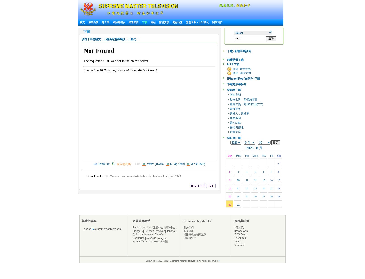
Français (138, 231)
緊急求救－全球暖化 (197, 22)
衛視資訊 (164, 22)
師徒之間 (235, 94)
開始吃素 (178, 22)
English (137, 227)
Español (159, 234)
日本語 (164, 241)
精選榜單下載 (235, 59)
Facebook (240, 238)
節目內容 (93, 22)
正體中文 (158, 227)
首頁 (82, 22)
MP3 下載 (233, 64)
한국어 (136, 234)
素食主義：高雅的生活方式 (246, 104)
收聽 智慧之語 (242, 68)
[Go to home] (129, 15)
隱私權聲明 (190, 238)
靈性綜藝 (235, 122)
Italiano (170, 231)
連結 (153, 22)
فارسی (162, 238)
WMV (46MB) (155, 164)
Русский (153, 241)
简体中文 (170, 227)
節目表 (105, 22)
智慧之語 (235, 132)
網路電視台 (119, 22)
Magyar (160, 231)
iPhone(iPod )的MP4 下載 (243, 78)
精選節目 (134, 22)
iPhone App (241, 231)
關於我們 (217, 22)
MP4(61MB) (177, 164)
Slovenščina (140, 241)
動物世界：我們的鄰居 (243, 99)
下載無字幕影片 (237, 84)
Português (138, 238)
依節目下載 (234, 90)
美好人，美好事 (239, 113)
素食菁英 (235, 108)
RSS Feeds (241, 234)
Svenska (151, 238)
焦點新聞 (235, 118)
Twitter (238, 241)
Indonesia (147, 234)
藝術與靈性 (237, 127)
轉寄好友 (103, 164)
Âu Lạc (147, 227)
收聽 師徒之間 (242, 73)
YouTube (239, 245)
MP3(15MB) (198, 164)
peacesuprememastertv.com (103, 228)
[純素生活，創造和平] (234, 6)
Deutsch (149, 231)
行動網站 (239, 227)
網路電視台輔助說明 (195, 234)
